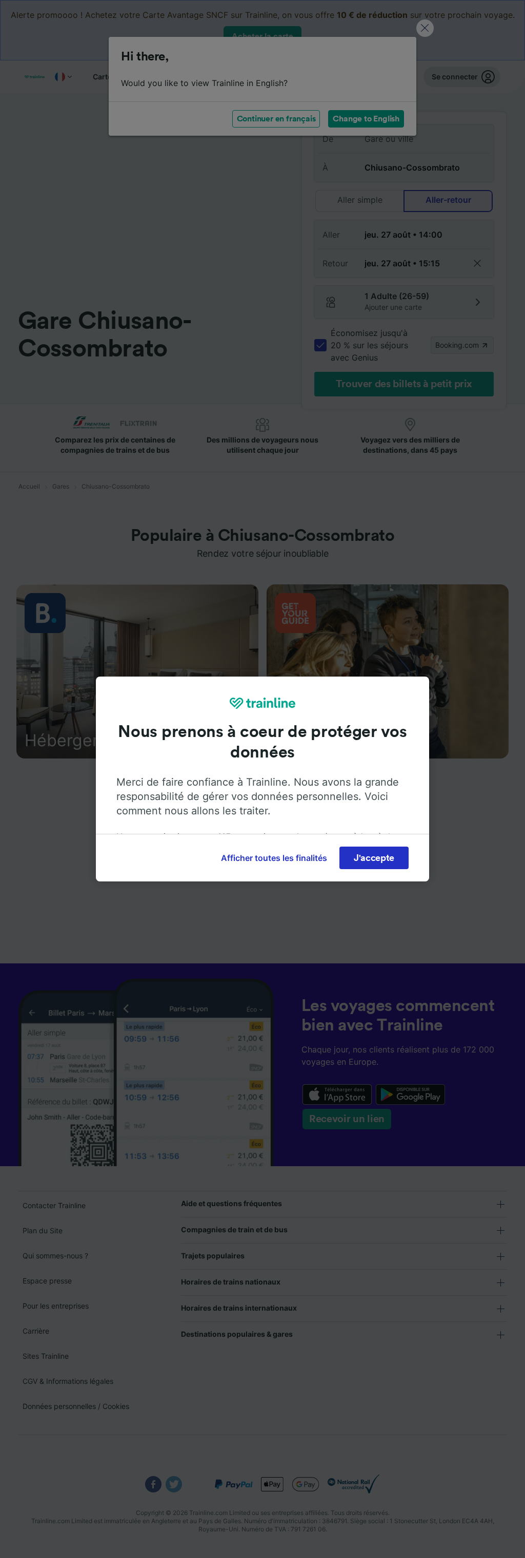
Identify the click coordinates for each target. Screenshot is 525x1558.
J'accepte (374, 857)
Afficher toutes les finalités (274, 858)
